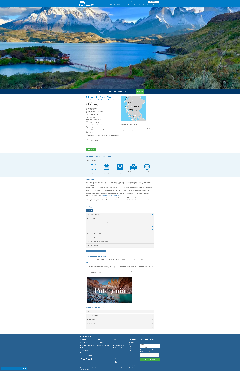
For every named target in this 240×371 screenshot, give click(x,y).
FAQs (131, 350)
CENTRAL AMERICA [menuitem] (136, 4)
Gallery (115, 91)
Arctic (131, 344)
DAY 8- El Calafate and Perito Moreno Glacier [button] (97, 241)
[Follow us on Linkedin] (87, 359)
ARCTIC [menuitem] (118, 4)
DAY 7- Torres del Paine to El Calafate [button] (96, 237)
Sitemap (132, 363)
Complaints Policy (85, 369)
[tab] (120, 214)
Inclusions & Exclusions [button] (92, 315)
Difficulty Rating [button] (91, 319)
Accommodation (122, 91)
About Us (132, 361)
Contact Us (132, 365)
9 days (90, 210)
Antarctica (132, 342)
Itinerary (105, 91)
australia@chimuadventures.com (88, 345)
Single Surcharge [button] (91, 323)
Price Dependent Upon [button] (92, 327)
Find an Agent (133, 359)
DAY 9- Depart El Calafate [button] (93, 245)
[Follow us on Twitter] (81, 359)
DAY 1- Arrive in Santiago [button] (93, 214)
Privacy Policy (83, 368)
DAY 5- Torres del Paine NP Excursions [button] (96, 230)
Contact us (153, 2)
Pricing (110, 91)
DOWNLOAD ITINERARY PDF (96, 251)
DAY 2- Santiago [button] (91, 218)
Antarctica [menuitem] (112, 4)
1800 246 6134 (101, 342)
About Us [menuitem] (152, 4)
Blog (131, 352)
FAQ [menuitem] (148, 4)
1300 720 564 (136, 2)
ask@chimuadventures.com (103, 345)
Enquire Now (140, 91)
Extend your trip (132, 91)
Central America (133, 348)
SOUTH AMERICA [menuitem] (126, 4)
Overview (99, 91)
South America (133, 346)
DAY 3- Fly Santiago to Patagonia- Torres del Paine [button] (98, 222)
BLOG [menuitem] (158, 4)
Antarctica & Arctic (145, 351)
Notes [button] (88, 311)
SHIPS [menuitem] (143, 4)
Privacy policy (8, 369)
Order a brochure (133, 357)
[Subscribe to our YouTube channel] (91, 359)
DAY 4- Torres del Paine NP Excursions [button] (96, 226)
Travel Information (134, 355)
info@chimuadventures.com (119, 345)
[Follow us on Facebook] (84, 359)
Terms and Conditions (93, 368)
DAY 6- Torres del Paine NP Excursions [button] (96, 234)
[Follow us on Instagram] (89, 359)
